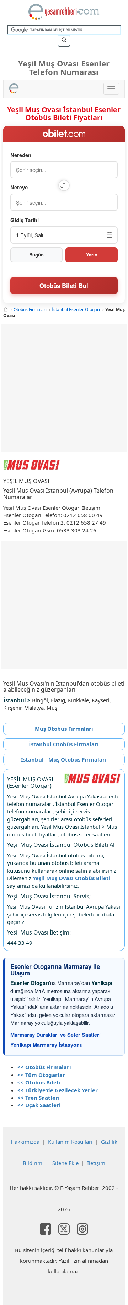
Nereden (20, 155)
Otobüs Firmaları (30, 310)
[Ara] (64, 40)
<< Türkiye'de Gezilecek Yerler (57, 1090)
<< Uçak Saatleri (39, 1105)
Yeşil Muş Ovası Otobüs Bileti (72, 878)
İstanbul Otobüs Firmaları (64, 744)
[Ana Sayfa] (5, 310)
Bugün (36, 254)
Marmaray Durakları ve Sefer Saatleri (55, 1034)
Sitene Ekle (65, 1162)
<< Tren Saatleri (38, 1097)
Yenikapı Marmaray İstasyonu (46, 1044)
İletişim (96, 1162)
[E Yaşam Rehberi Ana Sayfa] (64, 12)
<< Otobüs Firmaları (44, 1067)
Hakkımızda (25, 1141)
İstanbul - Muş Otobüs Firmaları (64, 759)
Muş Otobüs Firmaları (64, 728)
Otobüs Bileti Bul (63, 285)
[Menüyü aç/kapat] (111, 89)
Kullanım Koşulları (70, 1141)
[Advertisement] (64, 388)
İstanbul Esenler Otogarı (76, 310)
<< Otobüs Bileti (39, 1082)
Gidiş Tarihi (24, 220)
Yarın (91, 254)
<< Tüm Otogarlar (41, 1074)
